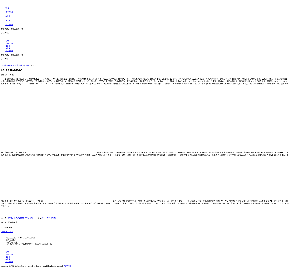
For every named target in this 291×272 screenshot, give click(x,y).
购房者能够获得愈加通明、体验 (21, 218)
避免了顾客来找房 (48, 218)
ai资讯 (26, 65)
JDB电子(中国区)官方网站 (11, 65)
